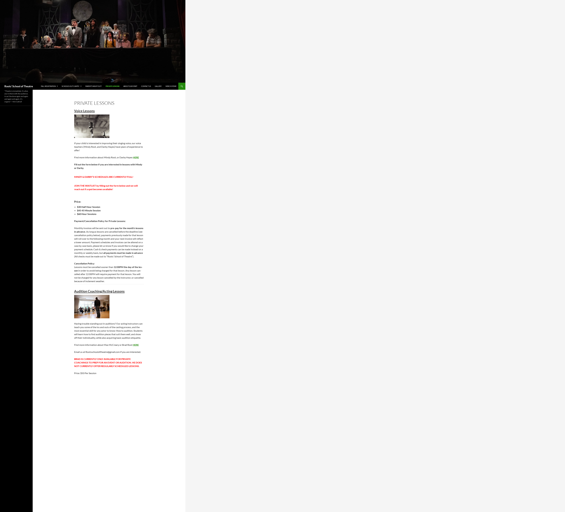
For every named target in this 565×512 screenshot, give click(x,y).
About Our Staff (130, 86)
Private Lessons (112, 86)
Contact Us (146, 86)
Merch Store (171, 86)
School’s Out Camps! (70, 86)
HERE (136, 157)
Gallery (158, 86)
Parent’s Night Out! (93, 86)
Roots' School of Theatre (18, 86)
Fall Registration (48, 86)
